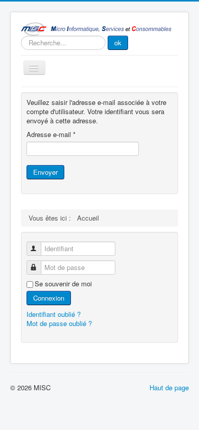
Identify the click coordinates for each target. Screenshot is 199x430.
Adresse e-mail (51, 134)
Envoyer (45, 172)
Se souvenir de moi (63, 283)
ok (117, 42)
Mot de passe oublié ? (59, 323)
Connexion (48, 298)
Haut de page (169, 387)
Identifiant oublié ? (54, 314)
